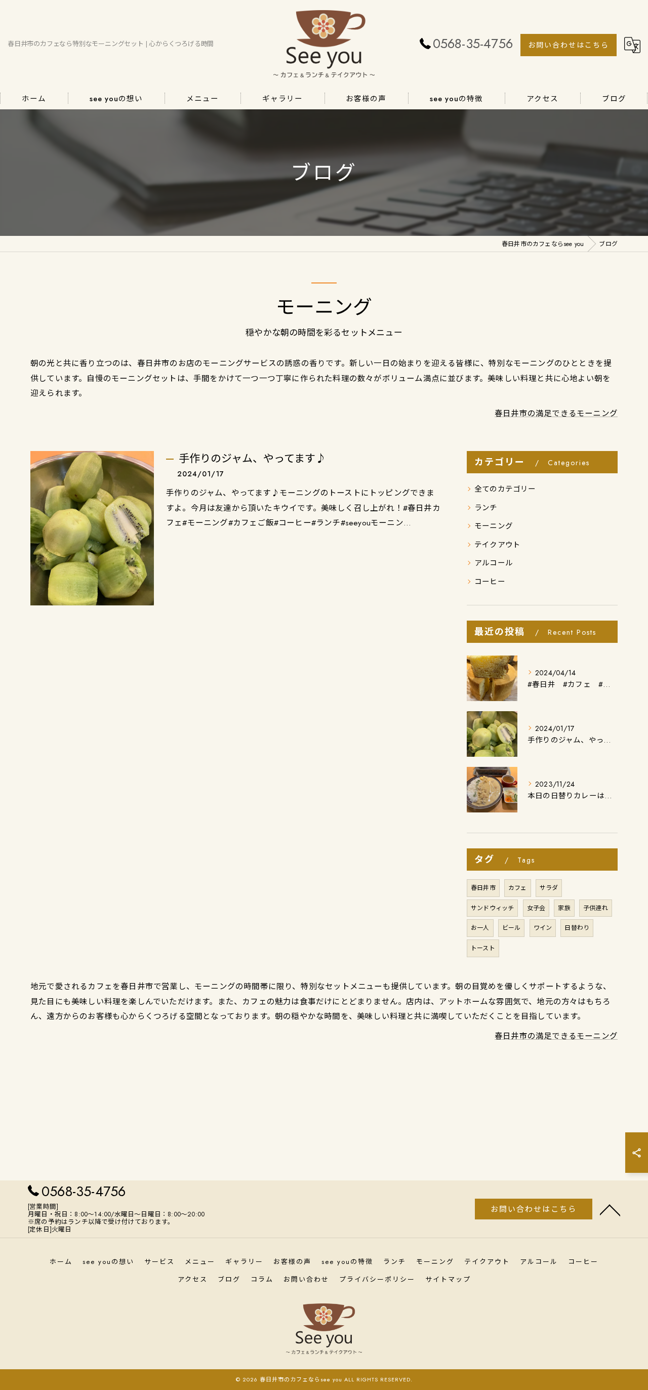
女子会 (536, 908)
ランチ (486, 507)
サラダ (549, 887)
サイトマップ (448, 1279)
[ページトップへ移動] (610, 1209)
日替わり (576, 927)
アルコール (493, 562)
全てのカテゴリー (505, 488)
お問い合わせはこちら (568, 45)
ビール (511, 927)
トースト (483, 948)
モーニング (493, 525)
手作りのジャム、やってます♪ (252, 458)
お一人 (480, 927)
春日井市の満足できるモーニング (556, 413)
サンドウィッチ (492, 908)
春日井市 (483, 887)
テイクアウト (497, 544)
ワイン (543, 927)
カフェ (517, 887)
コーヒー (489, 581)
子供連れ (595, 908)
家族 (564, 908)
